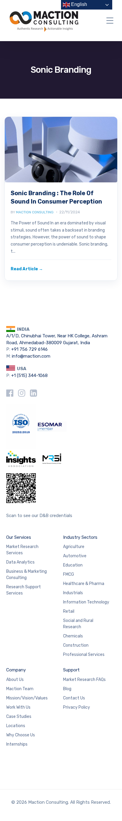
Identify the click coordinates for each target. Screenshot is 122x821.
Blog (67, 688)
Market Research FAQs (84, 679)
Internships (17, 744)
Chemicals (73, 636)
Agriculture (73, 546)
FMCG (68, 574)
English (78, 4)
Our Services (18, 537)
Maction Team (19, 688)
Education (73, 565)
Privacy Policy (76, 707)
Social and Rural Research (78, 623)
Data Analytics (20, 562)
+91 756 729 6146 (29, 349)
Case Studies (18, 716)
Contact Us (74, 698)
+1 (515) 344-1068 (29, 375)
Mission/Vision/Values (27, 698)
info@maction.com (31, 356)
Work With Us (18, 707)
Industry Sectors (80, 537)
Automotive (74, 555)
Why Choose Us (20, 735)
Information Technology (86, 602)
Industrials (73, 592)
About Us (15, 679)
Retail (68, 611)
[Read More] (27, 269)
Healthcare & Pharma (83, 583)
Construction (76, 645)
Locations (15, 725)
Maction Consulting (35, 212)
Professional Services (84, 654)
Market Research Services (22, 549)
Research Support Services (23, 590)
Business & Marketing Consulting (26, 574)
